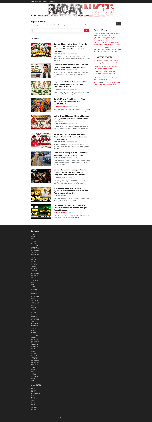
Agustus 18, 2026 (70, 123)
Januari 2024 (34, 272)
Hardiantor (96, 82)
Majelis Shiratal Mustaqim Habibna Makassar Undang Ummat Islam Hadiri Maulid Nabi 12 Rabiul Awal (71, 118)
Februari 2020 (34, 336)
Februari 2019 (34, 357)
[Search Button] (86, 30)
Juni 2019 (33, 350)
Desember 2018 (35, 360)
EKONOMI (33, 390)
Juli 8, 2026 (68, 195)
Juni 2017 (33, 380)
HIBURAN (33, 392)
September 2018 (35, 366)
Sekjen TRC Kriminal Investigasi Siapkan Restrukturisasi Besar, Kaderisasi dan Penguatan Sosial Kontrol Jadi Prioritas (70, 172)
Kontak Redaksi (34, 1)
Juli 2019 (33, 348)
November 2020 (35, 320)
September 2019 (35, 344)
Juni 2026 (33, 238)
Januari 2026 (34, 247)
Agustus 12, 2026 (70, 157)
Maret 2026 (34, 243)
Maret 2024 (34, 268)
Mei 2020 (33, 330)
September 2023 (35, 279)
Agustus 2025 (34, 256)
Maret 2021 (34, 312)
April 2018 (33, 375)
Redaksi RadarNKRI (60, 53)
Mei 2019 (33, 352)
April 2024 (33, 266)
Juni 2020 (33, 328)
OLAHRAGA (34, 399)
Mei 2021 (33, 309)
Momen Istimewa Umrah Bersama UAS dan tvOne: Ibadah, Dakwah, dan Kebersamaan (71, 65)
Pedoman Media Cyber (44, 1)
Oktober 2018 (34, 364)
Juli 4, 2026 (68, 212)
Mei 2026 (33, 240)
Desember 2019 (35, 339)
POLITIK (33, 402)
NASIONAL (33, 397)
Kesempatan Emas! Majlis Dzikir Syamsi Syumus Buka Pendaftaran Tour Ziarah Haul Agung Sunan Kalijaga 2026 (71, 190)
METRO (33, 395)
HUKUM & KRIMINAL (36, 393)
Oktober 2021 (34, 300)
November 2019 (35, 341)
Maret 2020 (34, 334)
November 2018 (35, 362)
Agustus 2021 (34, 304)
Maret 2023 (34, 289)
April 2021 (33, 311)
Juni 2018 (33, 371)
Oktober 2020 (34, 321)
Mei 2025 (33, 261)
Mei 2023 (33, 286)
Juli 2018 (33, 369)
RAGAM (33, 404)
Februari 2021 (34, 314)
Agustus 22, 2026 (70, 106)
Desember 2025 (35, 249)
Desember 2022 (35, 295)
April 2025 (33, 263)
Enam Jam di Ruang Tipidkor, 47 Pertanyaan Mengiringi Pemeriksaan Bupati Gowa (71, 153)
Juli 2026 (33, 236)
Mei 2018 (33, 373)
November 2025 (35, 250)
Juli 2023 (33, 282)
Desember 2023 (35, 273)
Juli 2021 (33, 305)
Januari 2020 (34, 337)
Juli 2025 (33, 257)
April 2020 (33, 332)
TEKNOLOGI (34, 408)
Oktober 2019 (34, 343)
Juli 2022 (33, 298)
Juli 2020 (33, 327)
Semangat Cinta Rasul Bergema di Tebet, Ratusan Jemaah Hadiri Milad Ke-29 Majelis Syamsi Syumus (70, 207)
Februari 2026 (34, 245)
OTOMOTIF (34, 400)
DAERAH (33, 388)
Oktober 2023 (34, 277)
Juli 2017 (33, 378)
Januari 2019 (34, 359)
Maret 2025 (34, 265)
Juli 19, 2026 (69, 177)
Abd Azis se (97, 60)
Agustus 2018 (34, 367)
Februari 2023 (34, 291)
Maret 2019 (34, 355)
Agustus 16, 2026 (70, 141)
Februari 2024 (34, 270)
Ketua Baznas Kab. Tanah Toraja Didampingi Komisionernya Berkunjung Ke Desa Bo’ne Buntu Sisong (106, 62)
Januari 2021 (34, 316)
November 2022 (35, 297)
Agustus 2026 (34, 234)
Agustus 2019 (34, 346)
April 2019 (33, 353)
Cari (95, 21)
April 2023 (33, 288)
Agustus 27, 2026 (70, 69)
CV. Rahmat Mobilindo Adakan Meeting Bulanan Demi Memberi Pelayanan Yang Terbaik (107, 84)
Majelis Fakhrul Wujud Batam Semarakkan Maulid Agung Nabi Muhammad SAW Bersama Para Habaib (70, 84)
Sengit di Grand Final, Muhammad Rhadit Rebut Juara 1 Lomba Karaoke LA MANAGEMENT (70, 101)
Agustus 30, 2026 (70, 53)
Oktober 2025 (34, 252)
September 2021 (35, 302)
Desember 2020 (35, 318)
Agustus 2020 (34, 325)
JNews (35, 417)
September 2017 (35, 376)
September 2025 (35, 254)
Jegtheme (61, 417)
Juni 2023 (33, 284)
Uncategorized (34, 409)
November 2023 (35, 275)
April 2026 (33, 242)
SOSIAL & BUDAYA (35, 406)
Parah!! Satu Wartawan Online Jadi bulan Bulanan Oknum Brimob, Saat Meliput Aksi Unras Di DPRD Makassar (107, 77)
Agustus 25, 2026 (70, 89)
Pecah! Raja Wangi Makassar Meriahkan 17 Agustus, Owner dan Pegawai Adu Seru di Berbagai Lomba (70, 136)
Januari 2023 (34, 293)
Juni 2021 (33, 307)
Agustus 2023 (34, 281)
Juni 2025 (33, 259)
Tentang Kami (52, 1)
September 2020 (35, 323)
